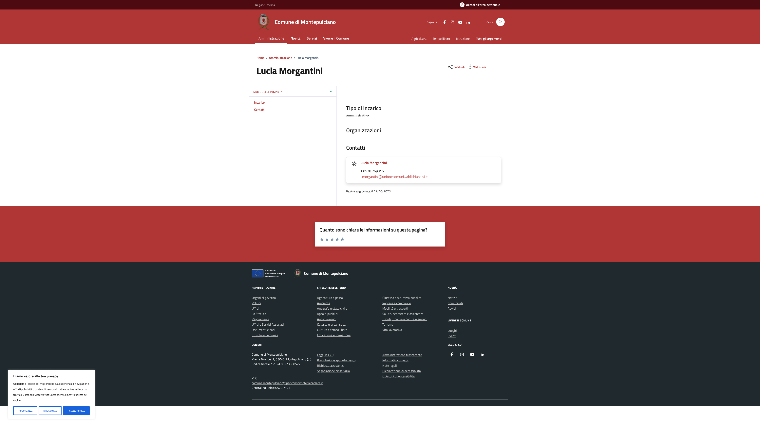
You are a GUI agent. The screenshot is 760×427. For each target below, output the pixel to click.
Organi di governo (264, 297)
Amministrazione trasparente (402, 354)
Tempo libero (441, 38)
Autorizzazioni (326, 319)
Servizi (312, 38)
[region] (51, 394)
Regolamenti (260, 319)
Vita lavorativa (392, 329)
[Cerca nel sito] (500, 22)
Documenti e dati (263, 329)
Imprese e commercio (396, 303)
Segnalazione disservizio (333, 370)
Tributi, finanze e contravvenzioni (404, 319)
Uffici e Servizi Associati (268, 324)
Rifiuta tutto (50, 410)
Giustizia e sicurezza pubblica (402, 297)
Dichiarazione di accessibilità (401, 370)
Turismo (387, 324)
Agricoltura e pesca (330, 297)
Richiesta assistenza (330, 365)
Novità (295, 38)
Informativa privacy (395, 360)
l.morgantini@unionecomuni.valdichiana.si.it (394, 176)
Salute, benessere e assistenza (403, 313)
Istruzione (463, 38)
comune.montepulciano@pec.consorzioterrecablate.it (287, 383)
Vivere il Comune (336, 38)
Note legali (389, 365)
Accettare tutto (76, 410)
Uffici (255, 308)
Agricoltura (419, 38)
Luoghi (452, 330)
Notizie (452, 297)
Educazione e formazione (334, 335)
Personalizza (25, 410)
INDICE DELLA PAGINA (266, 92)
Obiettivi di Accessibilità (398, 376)
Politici (256, 303)
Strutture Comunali (265, 335)
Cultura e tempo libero (332, 329)
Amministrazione (271, 38)
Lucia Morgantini (374, 162)
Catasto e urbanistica (331, 324)
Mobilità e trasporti (395, 308)
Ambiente (323, 303)
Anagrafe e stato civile (332, 308)
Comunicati (455, 303)
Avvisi (452, 308)
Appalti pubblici (327, 313)
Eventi (452, 335)
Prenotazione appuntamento (336, 360)
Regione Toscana (265, 5)
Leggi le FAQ (325, 354)
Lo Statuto (259, 313)
